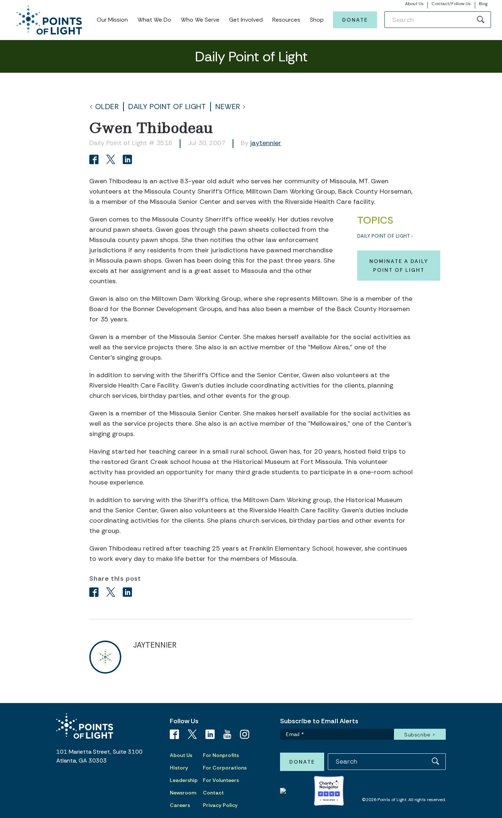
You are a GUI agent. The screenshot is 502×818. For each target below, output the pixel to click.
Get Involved (246, 20)
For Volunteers (221, 780)
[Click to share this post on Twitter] (112, 160)
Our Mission (112, 20)
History (179, 767)
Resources (286, 20)
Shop (317, 20)
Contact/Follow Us (451, 4)
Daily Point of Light (167, 106)
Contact (213, 792)
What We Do (154, 20)
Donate (355, 20)
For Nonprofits (221, 755)
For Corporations (225, 767)
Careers (180, 805)
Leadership (184, 780)
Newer (227, 106)
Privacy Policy (220, 805)
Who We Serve (200, 20)
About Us (414, 4)
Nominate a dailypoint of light (398, 265)
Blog (483, 4)
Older (107, 106)
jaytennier (265, 142)
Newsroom (183, 792)
